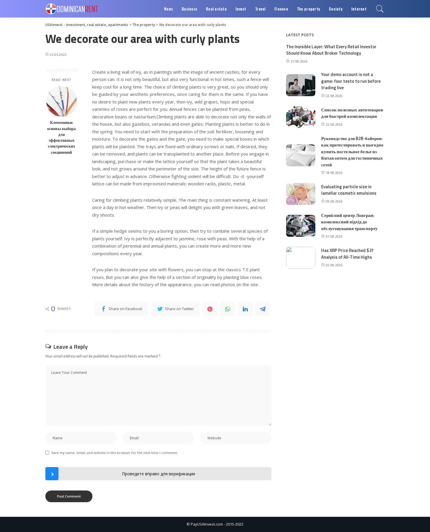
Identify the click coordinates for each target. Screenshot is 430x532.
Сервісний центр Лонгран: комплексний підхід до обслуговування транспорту (349, 222)
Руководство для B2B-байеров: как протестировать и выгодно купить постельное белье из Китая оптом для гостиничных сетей (352, 151)
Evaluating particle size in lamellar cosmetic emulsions (348, 190)
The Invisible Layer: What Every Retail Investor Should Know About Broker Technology (331, 50)
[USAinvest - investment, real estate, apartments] (71, 8)
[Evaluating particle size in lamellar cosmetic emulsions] (300, 194)
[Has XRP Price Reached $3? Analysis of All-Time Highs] (300, 258)
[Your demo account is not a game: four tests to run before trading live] (300, 85)
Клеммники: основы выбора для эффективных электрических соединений (61, 137)
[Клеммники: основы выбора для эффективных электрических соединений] (61, 101)
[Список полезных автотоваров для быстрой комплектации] (300, 117)
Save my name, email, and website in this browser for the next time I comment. (114, 452)
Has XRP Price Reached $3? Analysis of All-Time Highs (347, 253)
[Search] (380, 9)
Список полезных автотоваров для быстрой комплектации (352, 113)
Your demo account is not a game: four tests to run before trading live (351, 81)
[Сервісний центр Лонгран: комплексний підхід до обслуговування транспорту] (300, 226)
